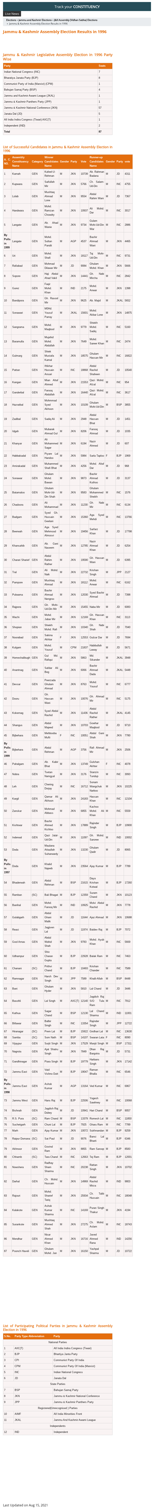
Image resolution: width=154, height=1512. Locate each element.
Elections (11, 20)
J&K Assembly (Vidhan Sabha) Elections (75, 20)
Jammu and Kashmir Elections (35, 20)
